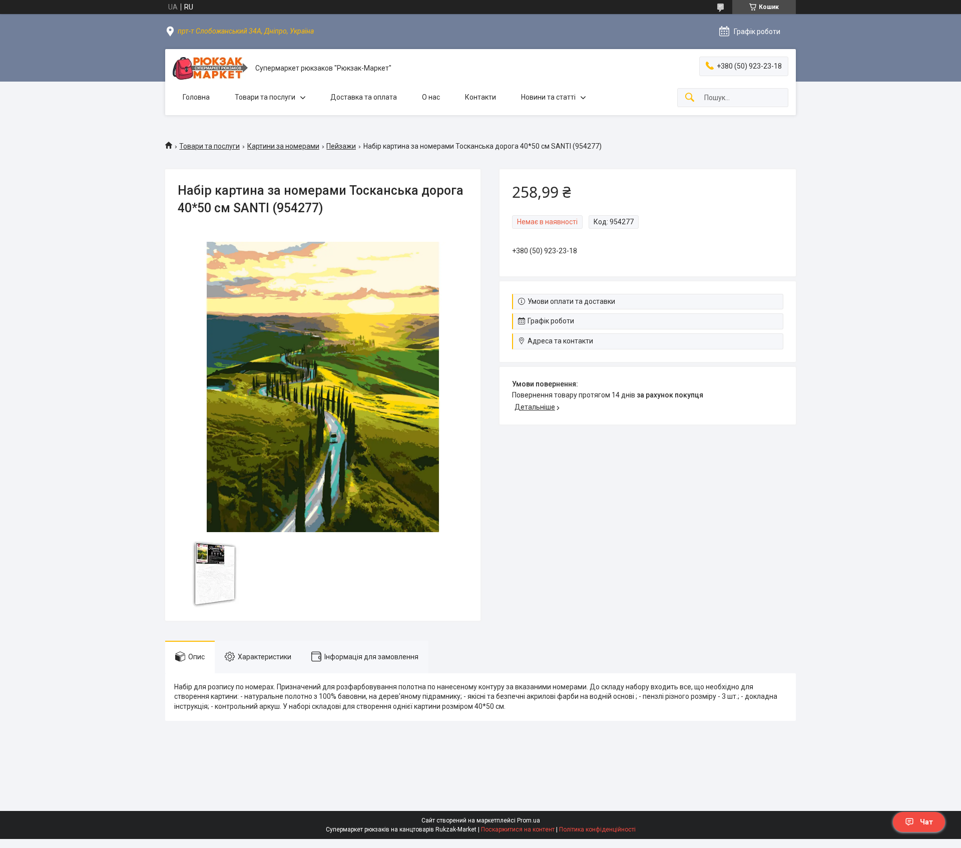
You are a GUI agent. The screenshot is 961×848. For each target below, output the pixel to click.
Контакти (480, 97)
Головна (196, 97)
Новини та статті (548, 97)
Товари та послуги (265, 97)
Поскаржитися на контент (518, 829)
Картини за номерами (283, 146)
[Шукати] (690, 98)
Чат (926, 822)
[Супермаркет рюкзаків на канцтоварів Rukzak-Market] (210, 68)
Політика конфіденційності (597, 829)
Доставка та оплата (363, 97)
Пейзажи (341, 146)
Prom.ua (528, 820)
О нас (431, 97)
